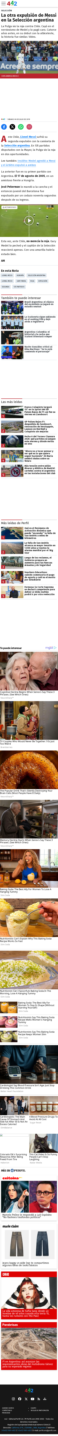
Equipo (33, 1408)
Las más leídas (11, 402)
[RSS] (39, 1399)
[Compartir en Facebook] (4, 127)
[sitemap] (44, 1399)
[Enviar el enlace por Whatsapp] (21, 127)
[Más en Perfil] (17, 1170)
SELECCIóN (6, 10)
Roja (32, 281)
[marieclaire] (29, 1227)
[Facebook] (19, 1399)
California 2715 (18, 1427)
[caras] (29, 1275)
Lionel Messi (7, 275)
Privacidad (6, 1413)
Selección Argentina (36, 275)
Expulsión (42, 281)
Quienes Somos (8, 1408)
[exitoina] (29, 1179)
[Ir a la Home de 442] (12, 5)
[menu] (3, 3)
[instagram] (13, 1399)
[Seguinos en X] (26, 1399)
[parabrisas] (29, 1326)
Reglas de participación (40, 1410)
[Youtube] (32, 1399)
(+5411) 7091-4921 (9, 1430)
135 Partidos (19, 287)
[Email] (29, 127)
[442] (29, 1390)
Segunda (5, 287)
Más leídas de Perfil (15, 523)
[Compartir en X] (12, 127)
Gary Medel (21, 281)
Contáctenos (7, 1410)
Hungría (20, 275)
